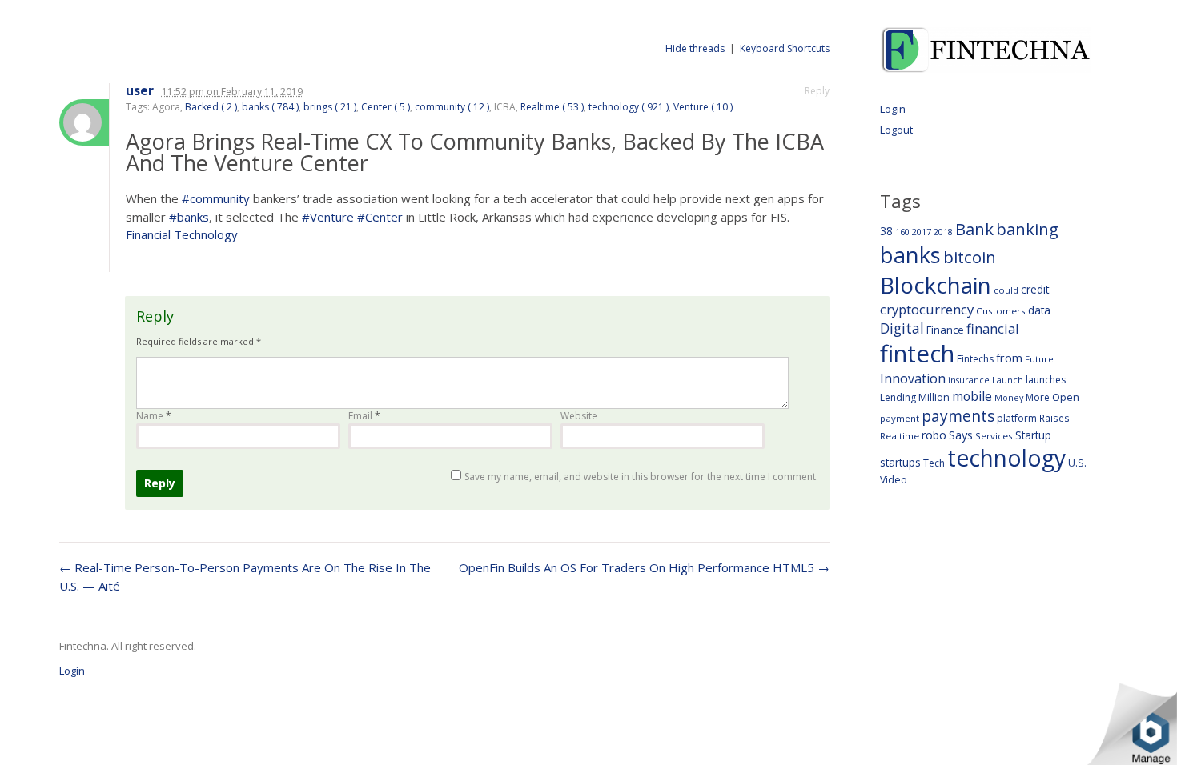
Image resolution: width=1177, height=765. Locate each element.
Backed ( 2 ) (211, 107)
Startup (1033, 435)
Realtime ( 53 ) (552, 107)
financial (992, 328)
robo (934, 435)
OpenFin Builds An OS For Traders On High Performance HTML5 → (644, 567)
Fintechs (975, 359)
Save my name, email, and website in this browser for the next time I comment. (641, 476)
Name (153, 416)
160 (902, 232)
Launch (1007, 380)
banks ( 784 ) (270, 107)
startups (900, 462)
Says (961, 435)
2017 (921, 232)
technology (1006, 458)
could (1006, 290)
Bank (974, 229)
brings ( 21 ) (329, 107)
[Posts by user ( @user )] (84, 122)
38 (886, 230)
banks (910, 255)
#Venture (328, 217)
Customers (1001, 311)
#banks (189, 217)
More (1038, 397)
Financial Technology (182, 234)
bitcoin (969, 257)
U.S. (1077, 463)
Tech (934, 463)
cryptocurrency (927, 309)
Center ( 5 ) (385, 107)
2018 (943, 232)
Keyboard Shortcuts (785, 48)
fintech (917, 354)
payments (958, 416)
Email (364, 416)
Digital (902, 328)
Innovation (913, 378)
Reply (817, 91)
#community (216, 198)
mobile (972, 396)
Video (893, 480)
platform (1017, 418)
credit (1035, 289)
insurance (969, 380)
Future (1039, 359)
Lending (898, 397)
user (140, 90)
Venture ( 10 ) (703, 107)
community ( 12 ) (452, 107)
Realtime (899, 436)
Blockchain (935, 285)
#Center (380, 217)
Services (994, 436)
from (1009, 358)
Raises (1054, 417)
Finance (945, 329)
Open (1065, 397)
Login (893, 109)
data (1039, 310)
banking (1027, 229)
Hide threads (695, 48)
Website (578, 416)
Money (1008, 397)
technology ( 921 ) (628, 107)
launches (1046, 380)
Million (934, 397)
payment (899, 418)
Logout (896, 129)
